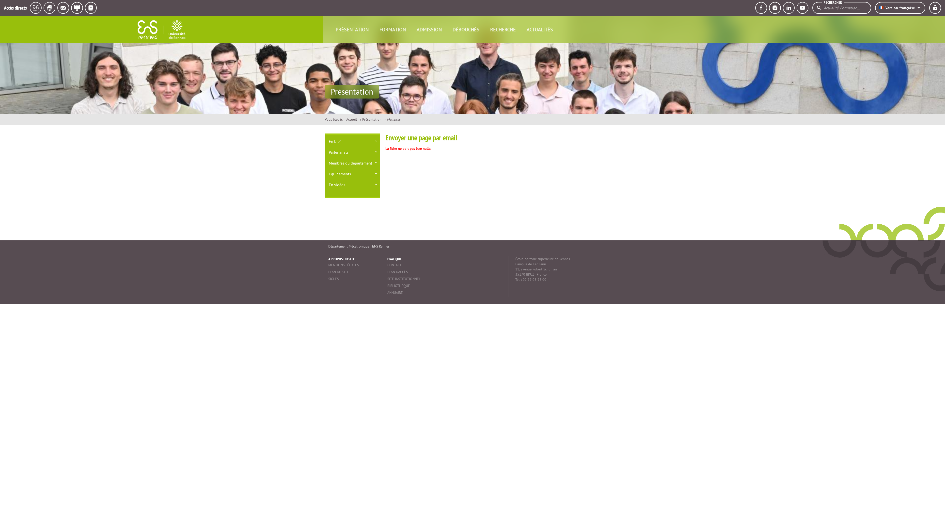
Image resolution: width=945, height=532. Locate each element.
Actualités (540, 29)
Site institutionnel (404, 279)
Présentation (352, 29)
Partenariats (338, 152)
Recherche (503, 29)
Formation (392, 29)
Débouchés (466, 29)
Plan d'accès (397, 272)
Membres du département (350, 163)
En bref (335, 141)
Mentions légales (343, 265)
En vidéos (337, 184)
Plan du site (338, 272)
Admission (429, 29)
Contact (394, 265)
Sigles (333, 279)
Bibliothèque (398, 285)
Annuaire (395, 292)
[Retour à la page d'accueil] (161, 29)
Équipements (340, 173)
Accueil (351, 119)
